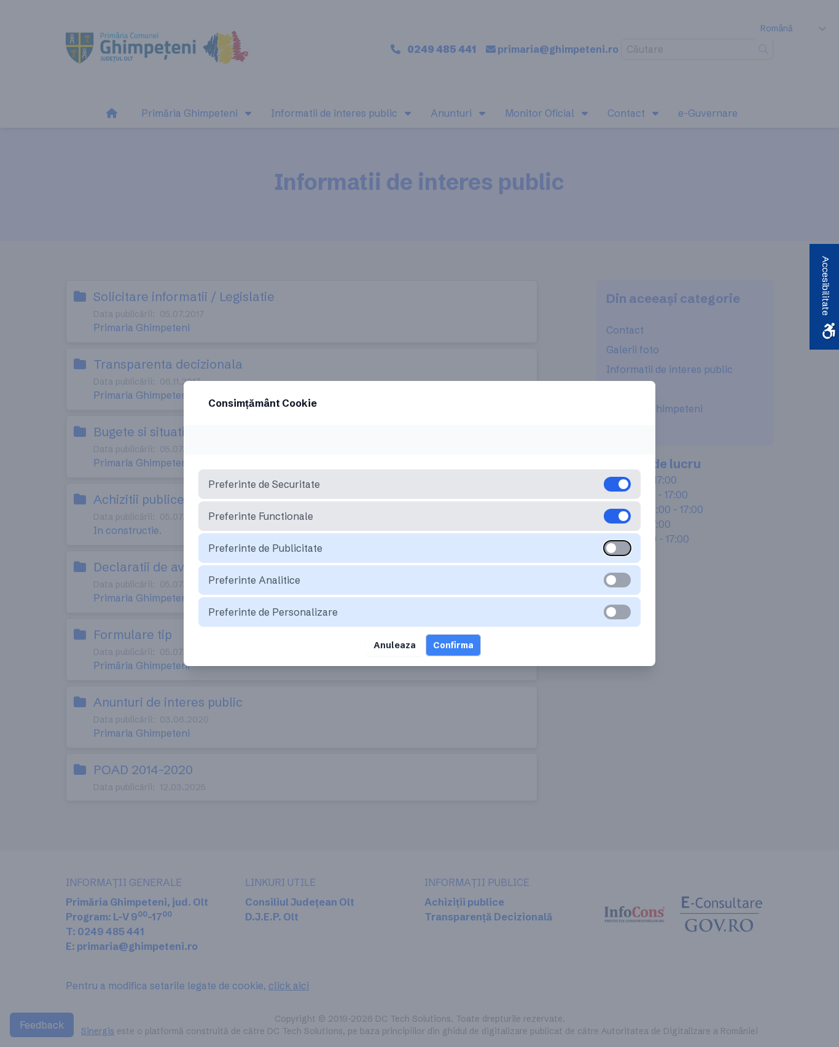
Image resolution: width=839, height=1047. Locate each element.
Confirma (453, 645)
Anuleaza (394, 645)
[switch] (617, 548)
